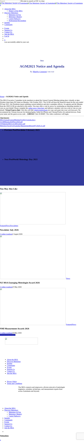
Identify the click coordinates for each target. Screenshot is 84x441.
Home (2, 96)
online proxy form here (36, 108)
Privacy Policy (12, 381)
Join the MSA (12, 373)
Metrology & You (15, 412)
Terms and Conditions (14, 383)
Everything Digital (44, 401)
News (42, 60)
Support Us (11, 369)
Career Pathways (14, 416)
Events (9, 367)
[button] (23, 395)
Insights (9, 363)
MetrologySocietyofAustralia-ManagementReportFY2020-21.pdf (22, 126)
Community (11, 365)
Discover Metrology (14, 361)
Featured (3, 226)
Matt (35, 72)
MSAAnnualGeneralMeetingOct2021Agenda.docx (17, 120)
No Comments (42, 72)
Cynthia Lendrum (6, 234)
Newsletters (14, 226)
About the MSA (12, 360)
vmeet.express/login (41, 110)
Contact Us (11, 371)
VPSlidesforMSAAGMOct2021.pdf (12, 124)
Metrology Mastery (15, 414)
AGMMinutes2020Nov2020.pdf (11, 122)
